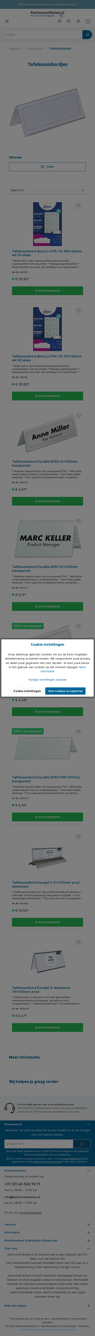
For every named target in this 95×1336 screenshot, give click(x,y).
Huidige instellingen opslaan (47, 679)
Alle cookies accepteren (65, 691)
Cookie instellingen (27, 691)
